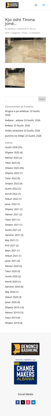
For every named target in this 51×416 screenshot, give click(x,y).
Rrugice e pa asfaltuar (17, 111)
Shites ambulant (14, 130)
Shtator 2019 (12, 322)
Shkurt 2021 (11, 255)
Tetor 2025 (11, 162)
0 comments (34, 33)
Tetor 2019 (11, 317)
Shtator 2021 (12, 224)
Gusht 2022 (11, 188)
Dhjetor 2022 (12, 173)
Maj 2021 (10, 240)
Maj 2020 (10, 291)
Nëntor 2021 (12, 214)
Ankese (9, 125)
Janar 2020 (11, 302)
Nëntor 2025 (12, 157)
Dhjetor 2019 (12, 307)
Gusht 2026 (11, 147)
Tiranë (24, 33)
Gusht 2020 (11, 276)
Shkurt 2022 (11, 198)
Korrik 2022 (11, 193)
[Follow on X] (23, 402)
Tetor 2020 (11, 271)
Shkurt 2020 (11, 297)
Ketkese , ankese (14, 120)
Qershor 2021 (12, 235)
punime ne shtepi (14, 135)
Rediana (11, 29)
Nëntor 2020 (12, 266)
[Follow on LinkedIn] (33, 402)
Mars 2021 (10, 250)
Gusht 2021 (11, 229)
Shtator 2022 (12, 183)
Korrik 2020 (11, 281)
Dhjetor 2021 (12, 209)
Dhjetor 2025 (12, 152)
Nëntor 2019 (12, 312)
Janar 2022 (11, 204)
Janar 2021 (11, 260)
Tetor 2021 (11, 219)
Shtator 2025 (12, 168)
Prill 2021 (10, 245)
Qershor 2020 (12, 286)
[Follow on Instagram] (28, 402)
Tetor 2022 (11, 178)
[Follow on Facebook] (18, 402)
